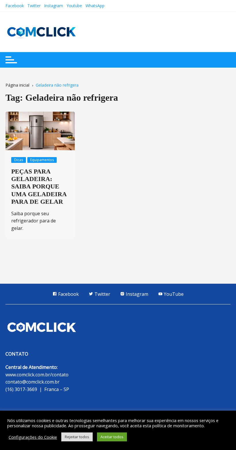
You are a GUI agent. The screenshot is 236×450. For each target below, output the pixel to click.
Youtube (74, 5)
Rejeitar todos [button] (77, 436)
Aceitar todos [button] (111, 436)
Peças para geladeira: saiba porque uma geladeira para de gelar (38, 186)
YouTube (173, 294)
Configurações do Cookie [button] (33, 437)
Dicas (18, 159)
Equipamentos (42, 159)
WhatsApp (94, 5)
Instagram (53, 5)
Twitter (34, 5)
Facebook (14, 5)
